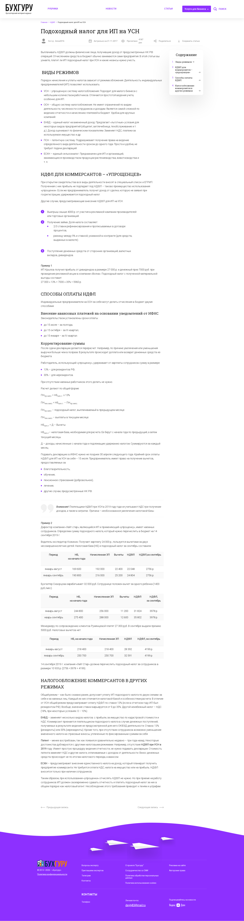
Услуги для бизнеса (195, 9)
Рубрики (53, 8)
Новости (111, 8)
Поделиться (165, 41)
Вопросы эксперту (90, 865)
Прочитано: (135, 41)
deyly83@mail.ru (135, 905)
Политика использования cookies (140, 883)
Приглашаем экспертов (93, 870)
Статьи (168, 8)
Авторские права (177, 870)
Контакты (86, 881)
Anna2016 (59, 41)
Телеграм (86, 875)
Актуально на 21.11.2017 (105, 41)
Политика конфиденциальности (52, 874)
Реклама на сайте (177, 865)
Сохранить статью (191, 41)
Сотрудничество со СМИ (136, 870)
